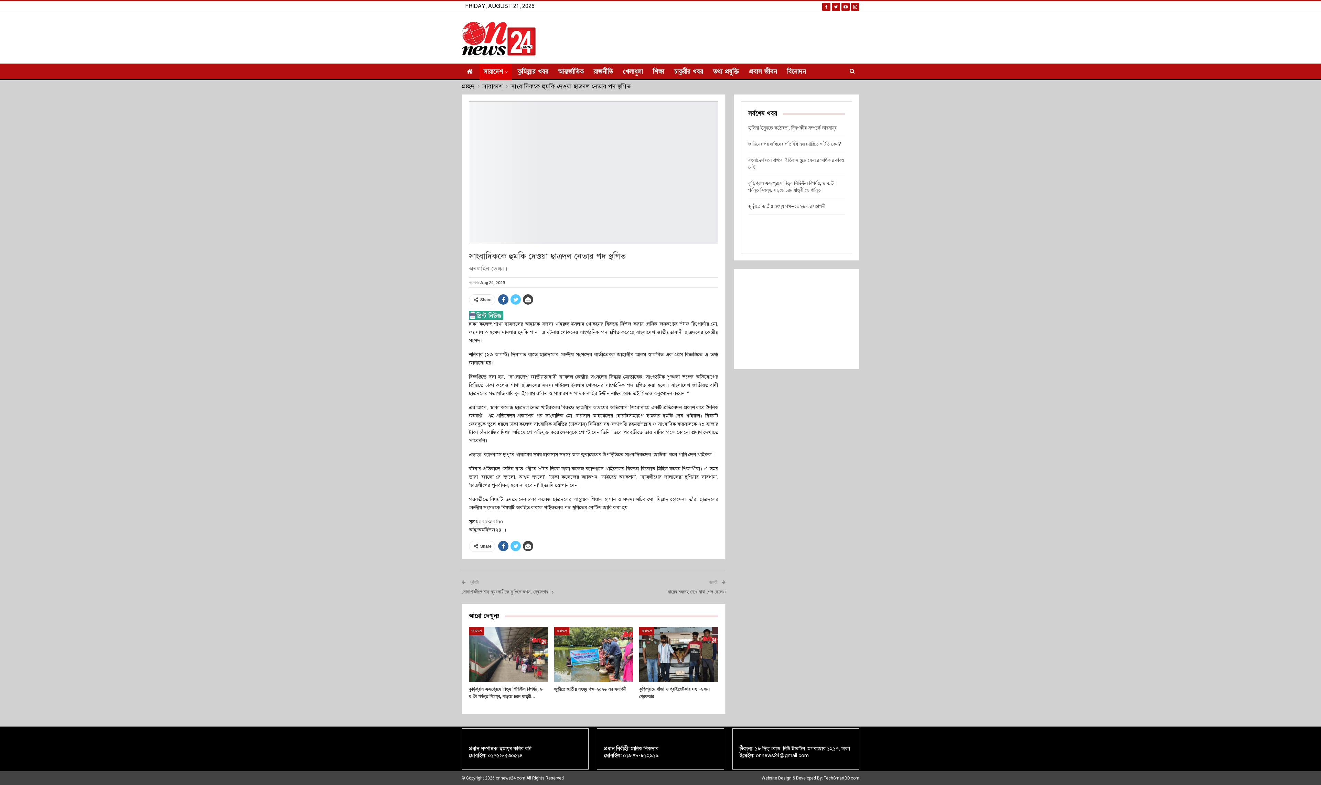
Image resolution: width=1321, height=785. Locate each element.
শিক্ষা (658, 72)
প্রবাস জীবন (763, 72)
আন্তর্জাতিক (571, 72)
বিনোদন (796, 72)
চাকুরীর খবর (688, 72)
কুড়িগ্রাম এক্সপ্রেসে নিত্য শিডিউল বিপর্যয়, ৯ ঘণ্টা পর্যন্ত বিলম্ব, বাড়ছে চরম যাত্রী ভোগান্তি (791, 186)
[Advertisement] (796, 319)
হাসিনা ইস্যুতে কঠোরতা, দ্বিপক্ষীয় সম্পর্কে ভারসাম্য (792, 127)
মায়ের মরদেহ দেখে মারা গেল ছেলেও (697, 592)
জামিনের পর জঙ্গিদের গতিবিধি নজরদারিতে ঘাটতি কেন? (794, 144)
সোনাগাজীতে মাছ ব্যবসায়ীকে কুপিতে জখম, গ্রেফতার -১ (508, 592)
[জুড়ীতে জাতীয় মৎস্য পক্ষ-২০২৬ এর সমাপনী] (593, 654)
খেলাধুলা (633, 72)
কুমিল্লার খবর (533, 72)
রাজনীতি (603, 72)
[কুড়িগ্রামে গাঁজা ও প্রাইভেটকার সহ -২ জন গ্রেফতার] (678, 654)
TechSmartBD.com (841, 778)
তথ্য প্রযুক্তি (726, 72)
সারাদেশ (493, 72)
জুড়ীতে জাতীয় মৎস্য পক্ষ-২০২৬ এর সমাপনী (786, 206)
